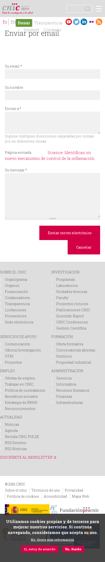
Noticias (12, 424)
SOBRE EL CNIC (13, 272)
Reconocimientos (20, 408)
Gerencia (64, 378)
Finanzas (64, 396)
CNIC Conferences (72, 322)
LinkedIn (84, 22)
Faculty (62, 297)
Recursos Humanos (72, 390)
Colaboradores (17, 297)
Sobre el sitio (16, 490)
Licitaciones (15, 310)
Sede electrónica (19, 322)
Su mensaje (16, 170)
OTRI (9, 356)
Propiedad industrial (73, 362)
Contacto (52, 29)
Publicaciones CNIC (73, 310)
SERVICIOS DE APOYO (18, 336)
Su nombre (14, 87)
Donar (24, 22)
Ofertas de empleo (20, 378)
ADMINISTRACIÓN (67, 370)
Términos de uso (46, 490)
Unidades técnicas (71, 291)
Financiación (16, 291)
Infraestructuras (69, 402)
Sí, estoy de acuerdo (39, 549)
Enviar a (13, 108)
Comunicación (17, 344)
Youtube (68, 22)
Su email (13, 66)
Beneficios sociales (21, 396)
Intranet (31, 29)
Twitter (76, 22)
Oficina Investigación (23, 350)
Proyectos (13, 362)
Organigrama (16, 279)
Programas (65, 279)
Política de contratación (25, 390)
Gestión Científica (71, 328)
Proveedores (16, 316)
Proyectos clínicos (72, 303)
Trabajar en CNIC (19, 384)
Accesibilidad (55, 496)
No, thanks (73, 549)
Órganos (12, 285)
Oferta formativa (69, 344)
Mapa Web (80, 496)
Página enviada (18, 152)
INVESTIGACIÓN (65, 272)
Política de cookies (23, 496)
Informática (66, 384)
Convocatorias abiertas (75, 350)
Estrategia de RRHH (21, 402)
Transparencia (48, 22)
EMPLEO (7, 370)
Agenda (11, 430)
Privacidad (74, 490)
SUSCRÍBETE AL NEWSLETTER (26, 457)
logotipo (25, 6)
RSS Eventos (15, 442)
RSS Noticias (16, 448)
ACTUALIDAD (11, 417)
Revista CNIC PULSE (22, 436)
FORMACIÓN (62, 336)
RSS (99, 22)
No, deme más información (52, 539)
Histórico (64, 356)
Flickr (91, 22)
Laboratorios (67, 285)
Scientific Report (70, 316)
